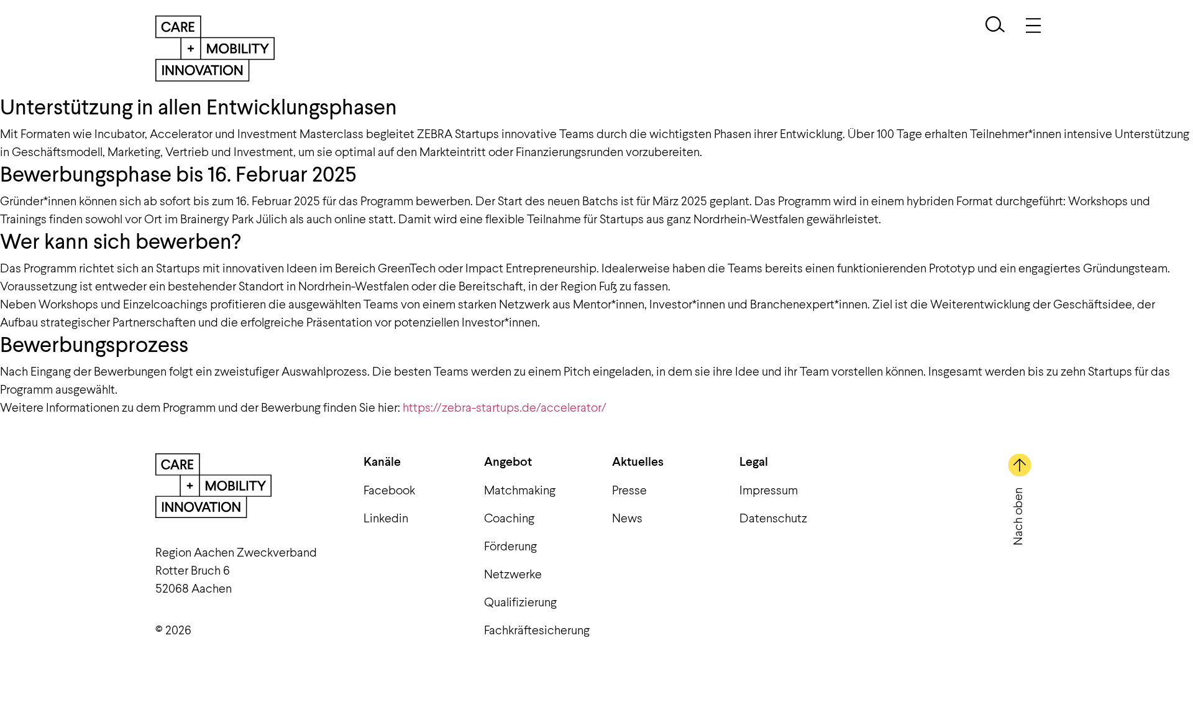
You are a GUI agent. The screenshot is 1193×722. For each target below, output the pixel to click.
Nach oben (1017, 516)
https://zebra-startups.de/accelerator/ (504, 406)
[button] (995, 25)
